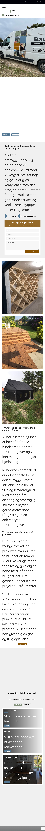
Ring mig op (32, 251)
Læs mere (7, 725)
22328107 (39, 1)
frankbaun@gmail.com (28, 2)
